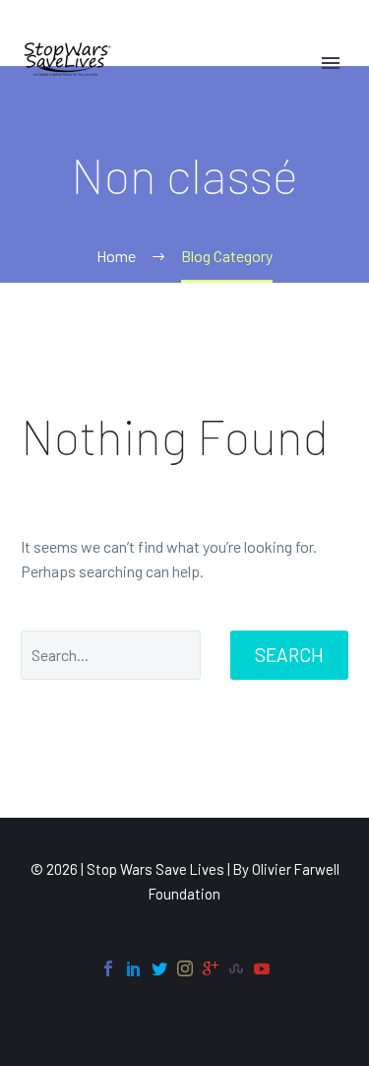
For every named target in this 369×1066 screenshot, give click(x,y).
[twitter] (159, 968)
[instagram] (185, 968)
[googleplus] (210, 968)
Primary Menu (330, 63)
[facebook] (108, 968)
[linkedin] (134, 968)
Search (289, 654)
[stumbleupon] (236, 968)
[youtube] (262, 968)
